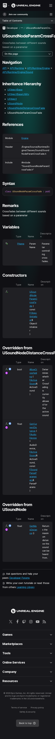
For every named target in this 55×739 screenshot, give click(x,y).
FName (20, 243)
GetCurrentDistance (33, 427)
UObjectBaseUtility (18, 94)
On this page (11, 54)
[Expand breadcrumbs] (22, 28)
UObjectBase (14, 89)
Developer (12, 28)
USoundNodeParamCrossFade (33, 299)
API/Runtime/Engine (38, 68)
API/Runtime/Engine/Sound (17, 72)
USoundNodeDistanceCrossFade (26, 108)
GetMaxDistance (33, 529)
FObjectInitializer (33, 316)
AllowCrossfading (33, 373)
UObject (12, 98)
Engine (25, 138)
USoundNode (15, 103)
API (4, 68)
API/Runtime (17, 68)
